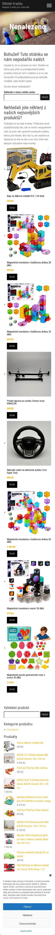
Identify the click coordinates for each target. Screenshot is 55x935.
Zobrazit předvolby (27, 923)
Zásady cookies (26, 931)
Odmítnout (27, 915)
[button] (50, 875)
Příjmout (27, 906)
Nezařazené (12, 729)
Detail (12, 207)
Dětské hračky (12, 4)
